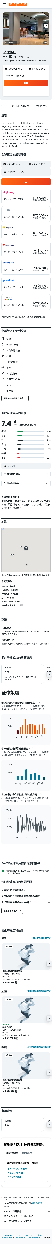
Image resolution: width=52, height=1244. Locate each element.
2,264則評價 (23, 56)
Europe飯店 (29, 1235)
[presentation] (39, 702)
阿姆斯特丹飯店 (14, 1177)
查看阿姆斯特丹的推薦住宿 (39, 1047)
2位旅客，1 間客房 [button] (14, 76)
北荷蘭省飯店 (7, 1238)
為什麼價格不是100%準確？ (17, 1221)
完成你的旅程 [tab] (12, 1153)
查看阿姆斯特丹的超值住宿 (39, 991)
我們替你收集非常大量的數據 (18, 1216)
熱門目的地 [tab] (27, 1153)
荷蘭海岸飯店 (20, 1238)
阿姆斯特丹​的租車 (15, 1173)
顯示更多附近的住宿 (42, 938)
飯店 (20, 1235)
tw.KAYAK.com (10, 1235)
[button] (5, 4)
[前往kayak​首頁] (18, 4)
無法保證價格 (37, 1203)
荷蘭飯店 (40, 1235)
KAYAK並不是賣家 (12, 1211)
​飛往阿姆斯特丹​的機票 (17, 1169)
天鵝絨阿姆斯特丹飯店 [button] (12, 971)
